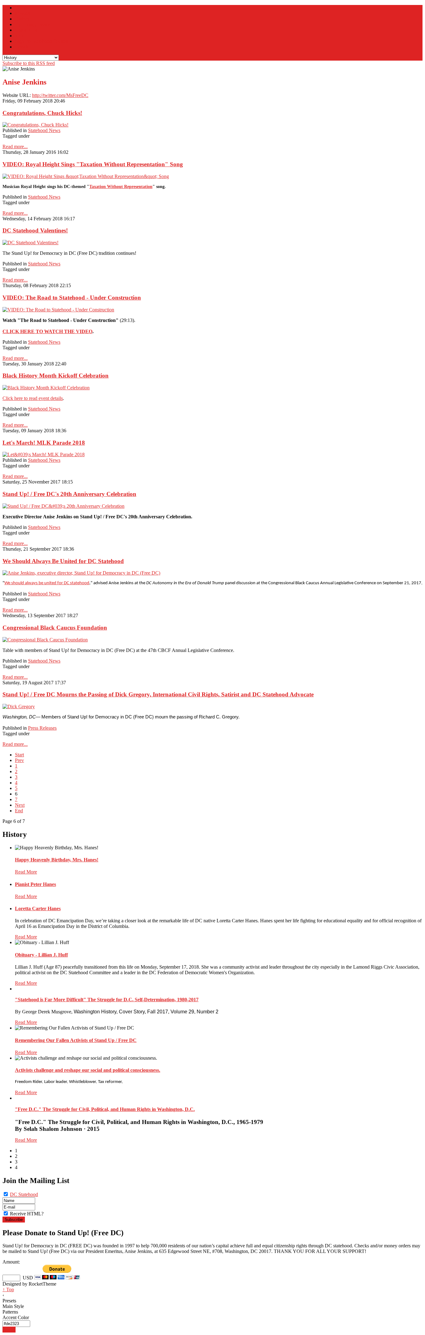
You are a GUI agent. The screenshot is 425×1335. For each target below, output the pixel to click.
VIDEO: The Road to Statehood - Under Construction (71, 297)
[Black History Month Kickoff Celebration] (46, 387)
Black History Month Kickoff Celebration (55, 375)
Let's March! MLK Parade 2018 (43, 442)
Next (20, 805)
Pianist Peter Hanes (35, 884)
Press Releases (42, 728)
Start (19, 754)
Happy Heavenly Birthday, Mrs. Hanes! (56, 859)
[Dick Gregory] (18, 706)
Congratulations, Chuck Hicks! (42, 113)
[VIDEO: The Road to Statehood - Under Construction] (58, 309)
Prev (19, 760)
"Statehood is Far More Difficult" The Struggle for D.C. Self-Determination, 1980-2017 (106, 999)
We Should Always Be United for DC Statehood (63, 561)
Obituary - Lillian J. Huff (41, 954)
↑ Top (8, 1289)
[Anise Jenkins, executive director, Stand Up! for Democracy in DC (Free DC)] (81, 573)
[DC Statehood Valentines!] (30, 242)
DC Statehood (24, 1194)
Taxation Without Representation (120, 186)
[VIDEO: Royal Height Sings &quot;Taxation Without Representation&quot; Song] (85, 176)
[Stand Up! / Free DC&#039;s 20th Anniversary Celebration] (63, 506)
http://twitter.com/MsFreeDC (60, 95)
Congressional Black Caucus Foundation (54, 627)
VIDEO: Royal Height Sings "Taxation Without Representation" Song (92, 164)
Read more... (15, 146)
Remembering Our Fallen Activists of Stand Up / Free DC (76, 1040)
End (19, 810)
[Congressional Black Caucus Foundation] (45, 639)
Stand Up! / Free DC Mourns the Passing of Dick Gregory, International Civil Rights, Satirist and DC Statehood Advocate (158, 694)
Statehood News (44, 130)
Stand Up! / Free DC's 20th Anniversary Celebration (69, 494)
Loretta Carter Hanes (38, 908)
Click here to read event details (32, 398)
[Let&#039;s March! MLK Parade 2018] (43, 454)
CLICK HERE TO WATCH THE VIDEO (47, 331)
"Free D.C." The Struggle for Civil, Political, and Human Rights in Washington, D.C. (105, 1109)
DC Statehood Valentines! (35, 230)
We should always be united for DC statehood (46, 583)
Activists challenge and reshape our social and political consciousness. (87, 1070)
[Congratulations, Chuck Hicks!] (35, 124)
